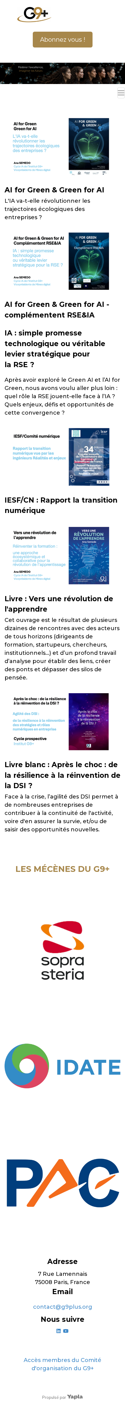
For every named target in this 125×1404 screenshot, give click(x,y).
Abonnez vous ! (62, 39)
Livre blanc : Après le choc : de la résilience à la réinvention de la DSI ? (62, 775)
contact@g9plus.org (62, 1307)
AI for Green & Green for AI (54, 190)
